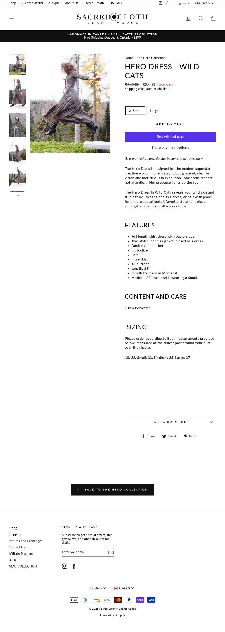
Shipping (131, 89)
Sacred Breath (94, 3)
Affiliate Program (21, 553)
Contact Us (17, 547)
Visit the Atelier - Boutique (41, 3)
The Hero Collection (151, 58)
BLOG (13, 560)
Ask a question (170, 422)
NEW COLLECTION (23, 566)
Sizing (13, 528)
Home (129, 58)
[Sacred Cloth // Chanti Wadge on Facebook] (74, 566)
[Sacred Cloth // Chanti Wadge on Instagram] (64, 566)
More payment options (170, 147)
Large (154, 110)
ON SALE (116, 3)
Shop (12, 3)
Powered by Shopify (112, 615)
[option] (112, 36)
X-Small (135, 110)
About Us (71, 3)
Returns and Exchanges (25, 541)
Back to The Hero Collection (115, 489)
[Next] (17, 194)
